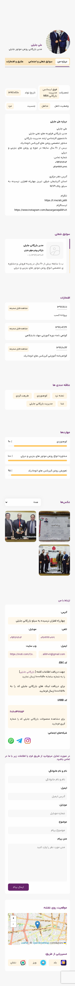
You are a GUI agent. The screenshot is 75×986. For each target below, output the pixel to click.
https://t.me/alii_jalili (56, 200)
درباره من (62, 61)
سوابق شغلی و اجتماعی (40, 61)
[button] (37, 925)
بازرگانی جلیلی (27, 672)
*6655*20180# (17, 711)
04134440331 (48, 637)
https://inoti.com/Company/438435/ (22, 654)
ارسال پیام (18, 887)
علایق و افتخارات (14, 61)
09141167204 (16, 637)
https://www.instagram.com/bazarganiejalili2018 (40, 210)
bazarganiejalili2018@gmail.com (53, 654)
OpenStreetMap (41, 943)
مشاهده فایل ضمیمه (18, 308)
